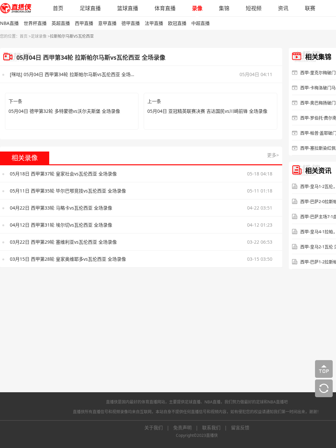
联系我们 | (216, 427)
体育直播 (165, 8)
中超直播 (200, 23)
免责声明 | (187, 427)
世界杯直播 (35, 23)
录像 (197, 8)
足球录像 (39, 36)
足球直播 (90, 8)
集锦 (224, 8)
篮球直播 (127, 8)
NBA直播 (9, 23)
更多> (273, 155)
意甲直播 (107, 23)
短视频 (254, 8)
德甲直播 (130, 23)
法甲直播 (154, 23)
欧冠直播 (177, 23)
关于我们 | (158, 427)
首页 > (25, 36)
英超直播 (61, 23)
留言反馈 (240, 427)
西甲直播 (84, 23)
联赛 (310, 8)
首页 (58, 8)
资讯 (283, 8)
